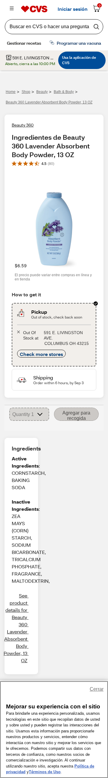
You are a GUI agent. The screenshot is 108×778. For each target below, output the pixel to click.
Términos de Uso (45, 772)
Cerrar (97, 689)
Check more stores (41, 354)
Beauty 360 (23, 125)
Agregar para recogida (76, 415)
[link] (15, 628)
